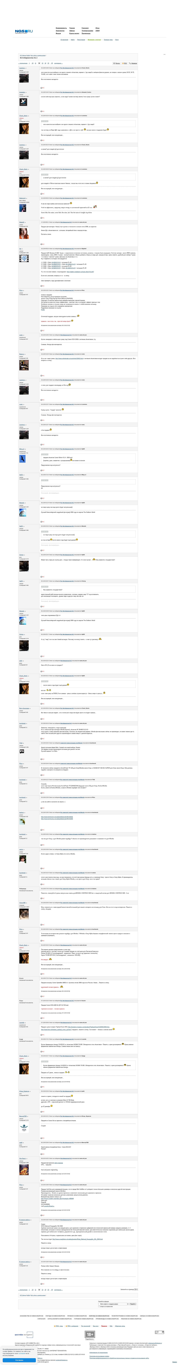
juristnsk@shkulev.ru (61, 1360)
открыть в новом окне (106, 1306)
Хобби (28, 55)
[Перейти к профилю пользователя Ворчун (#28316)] (24, 370)
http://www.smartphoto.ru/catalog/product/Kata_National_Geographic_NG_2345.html (78, 1239)
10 (32, 63)
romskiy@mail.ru (49, 1206)
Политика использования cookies (99, 1356)
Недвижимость (61, 28)
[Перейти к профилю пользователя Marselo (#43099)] (22, 516)
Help (111, 1326)
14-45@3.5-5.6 (56, 262)
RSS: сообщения (73, 1326)
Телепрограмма (87, 30)
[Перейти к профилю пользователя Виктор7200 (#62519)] (24, 1132)
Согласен (19, 1360)
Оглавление (64, 39)
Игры (97, 28)
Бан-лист (96, 1326)
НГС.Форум (23, 55)
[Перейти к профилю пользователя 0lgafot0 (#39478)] (24, 238)
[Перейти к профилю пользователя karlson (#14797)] (22, 824)
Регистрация (81, 39)
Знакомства (60, 30)
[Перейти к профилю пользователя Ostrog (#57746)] (24, 571)
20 (52, 63)
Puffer (43, 310)
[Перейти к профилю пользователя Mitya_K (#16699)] (22, 462)
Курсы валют (74, 33)
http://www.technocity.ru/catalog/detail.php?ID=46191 (57, 817)
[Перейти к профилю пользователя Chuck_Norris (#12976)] (24, 133)
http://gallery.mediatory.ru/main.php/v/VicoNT (80, 272)
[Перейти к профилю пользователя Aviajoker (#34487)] (23, 105)
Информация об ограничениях (99, 1352)
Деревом (134, 63)
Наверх (174, 1362)
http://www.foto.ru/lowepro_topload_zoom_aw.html (56, 1029)
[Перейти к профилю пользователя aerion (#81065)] (22, 862)
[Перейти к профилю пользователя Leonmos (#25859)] (24, 82)
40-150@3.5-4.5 (70, 264)
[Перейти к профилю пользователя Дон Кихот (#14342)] (24, 1174)
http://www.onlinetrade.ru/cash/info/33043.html (69, 358)
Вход (117, 39)
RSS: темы (59, 1326)
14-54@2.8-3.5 (56, 266)
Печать (118, 63)
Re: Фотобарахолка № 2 (67, 68)
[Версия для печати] (41, 88)
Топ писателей (85, 1326)
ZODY (98, 30)
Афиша (72, 30)
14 (45, 63)
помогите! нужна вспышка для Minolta (71, 743)
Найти (73, 39)
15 (48, 63)
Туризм (72, 28)
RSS (125, 63)
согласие (22, 1353)
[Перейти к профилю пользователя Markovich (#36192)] (22, 211)
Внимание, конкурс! (94, 39)
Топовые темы (108, 39)
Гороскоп (85, 28)
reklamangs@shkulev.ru (155, 1343)
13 (42, 63)
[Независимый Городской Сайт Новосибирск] (24, 32)
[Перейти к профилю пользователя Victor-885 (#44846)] (24, 919)
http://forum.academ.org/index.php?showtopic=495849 (57, 1198)
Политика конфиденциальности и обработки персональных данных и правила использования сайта (119, 1358)
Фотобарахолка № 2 (66, 222)
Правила (104, 1326)
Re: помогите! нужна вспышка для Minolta (72, 779)
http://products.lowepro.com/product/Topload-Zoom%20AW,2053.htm (88, 1027)
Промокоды (86, 33)
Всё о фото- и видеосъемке (38, 55)
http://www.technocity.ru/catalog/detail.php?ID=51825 (57, 819)
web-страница (58, 1163)
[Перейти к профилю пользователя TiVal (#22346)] (21, 753)
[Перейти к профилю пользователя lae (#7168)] (24, 262)
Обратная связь (120, 1326)
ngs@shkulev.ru (37, 1358)
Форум (58, 33)
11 (35, 63)
